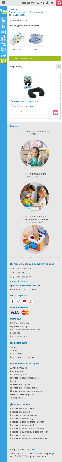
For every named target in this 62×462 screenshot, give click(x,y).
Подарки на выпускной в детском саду (29, 432)
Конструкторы (17, 371)
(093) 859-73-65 (23, 277)
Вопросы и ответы (19, 336)
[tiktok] (18, 301)
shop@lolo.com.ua (18, 281)
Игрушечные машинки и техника (26, 391)
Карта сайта (16, 353)
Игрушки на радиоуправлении (24, 378)
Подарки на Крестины (20, 435)
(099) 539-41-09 (23, 268)
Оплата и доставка (19, 323)
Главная (13, 9)
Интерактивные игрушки (22, 394)
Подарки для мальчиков (22, 408)
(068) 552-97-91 (28, 3)
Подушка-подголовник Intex (24, 101)
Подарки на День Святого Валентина (28, 438)
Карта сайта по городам (22, 357)
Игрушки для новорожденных (24, 387)
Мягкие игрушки (18, 374)
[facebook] (12, 301)
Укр (33, 449)
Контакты (15, 333)
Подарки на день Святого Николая (27, 422)
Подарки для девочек (20, 412)
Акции (13, 347)
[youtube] (24, 301)
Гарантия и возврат (20, 326)
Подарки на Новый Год (21, 418)
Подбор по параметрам (24, 58)
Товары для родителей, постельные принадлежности (26, 13)
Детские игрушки (18, 368)
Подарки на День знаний (22, 425)
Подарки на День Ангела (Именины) (27, 428)
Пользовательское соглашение (25, 329)
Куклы (13, 381)
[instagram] (30, 301)
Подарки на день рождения (23, 415)
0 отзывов (29, 106)
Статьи (13, 350)
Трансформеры (17, 397)
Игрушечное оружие (20, 384)
